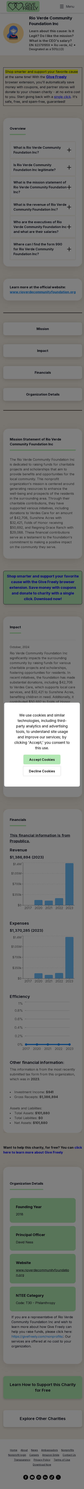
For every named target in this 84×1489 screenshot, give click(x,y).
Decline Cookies (42, 771)
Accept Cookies (42, 759)
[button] (42, 744)
